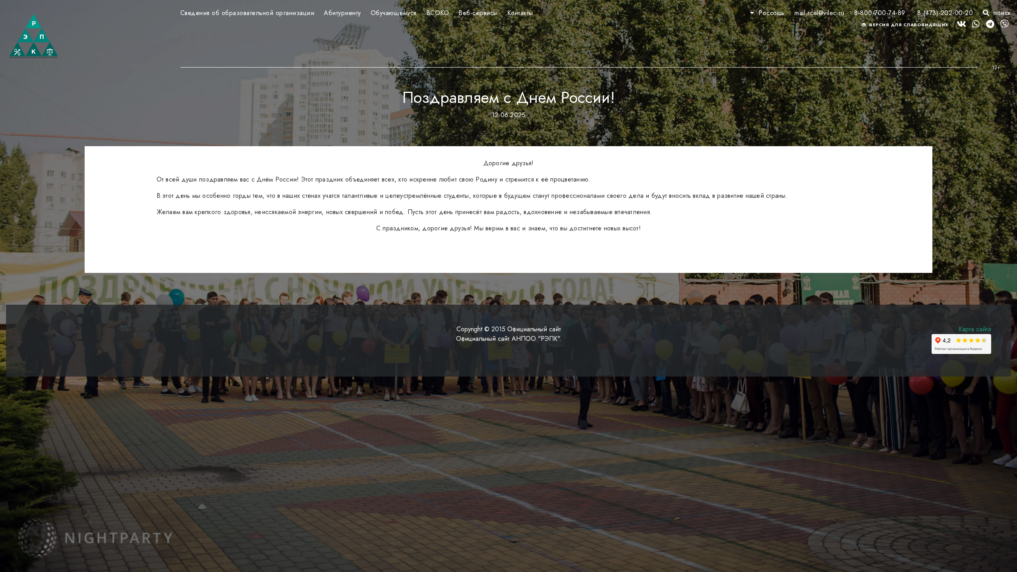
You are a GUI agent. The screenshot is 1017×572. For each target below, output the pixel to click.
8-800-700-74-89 (879, 12)
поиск (1001, 12)
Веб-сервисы (478, 12)
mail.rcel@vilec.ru (819, 12)
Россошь (771, 12)
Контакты (520, 12)
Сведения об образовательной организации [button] (247, 12)
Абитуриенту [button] (342, 12)
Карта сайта (975, 329)
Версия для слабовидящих (908, 24)
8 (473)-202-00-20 (945, 12)
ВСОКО (437, 12)
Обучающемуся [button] (394, 12)
